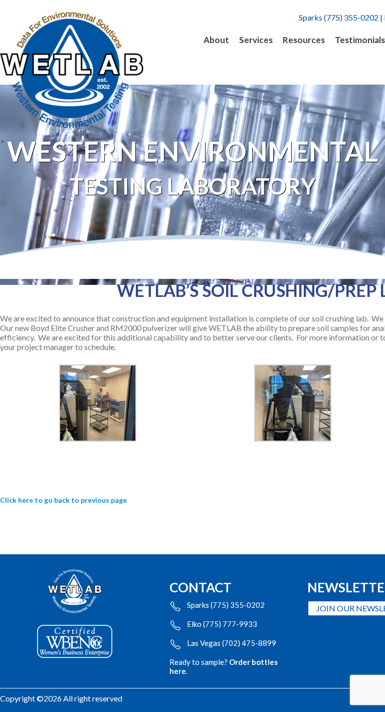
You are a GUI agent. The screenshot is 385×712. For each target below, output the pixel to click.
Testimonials (360, 40)
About (216, 40)
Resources (304, 40)
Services (256, 40)
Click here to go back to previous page (63, 500)
